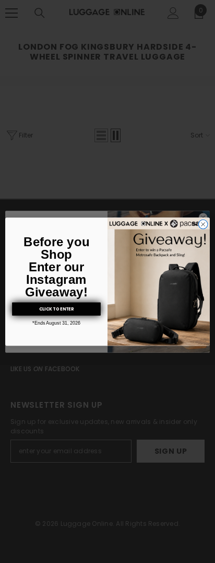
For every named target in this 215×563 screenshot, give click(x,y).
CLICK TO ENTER (56, 309)
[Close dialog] (203, 224)
